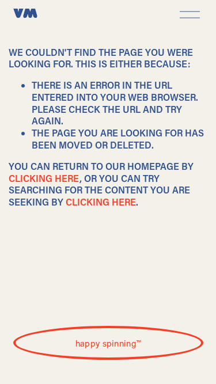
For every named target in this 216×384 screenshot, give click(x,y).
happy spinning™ (108, 343)
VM (25, 14)
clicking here (44, 178)
